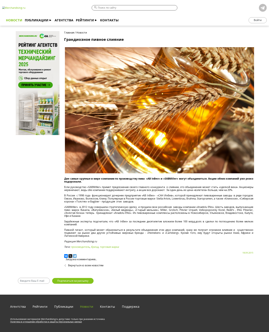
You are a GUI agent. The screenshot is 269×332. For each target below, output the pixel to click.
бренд (94, 247)
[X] (70, 256)
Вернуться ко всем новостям (85, 265)
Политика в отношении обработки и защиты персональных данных (46, 321)
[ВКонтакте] (66, 256)
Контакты (109, 20)
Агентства (64, 20)
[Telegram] (75, 256)
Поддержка (130, 306)
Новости (14, 20)
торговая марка (109, 247)
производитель (80, 247)
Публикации (36, 20)
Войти (258, 20)
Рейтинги (85, 20)
